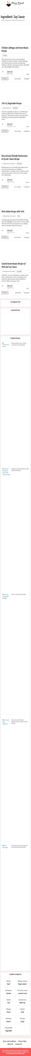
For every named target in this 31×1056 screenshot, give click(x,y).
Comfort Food (22, 993)
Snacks (8, 1021)
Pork (19, 216)
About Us (10, 1044)
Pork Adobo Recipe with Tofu (13, 211)
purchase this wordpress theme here (15, 1053)
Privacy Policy (22, 1041)
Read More (5, 78)
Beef (8, 984)
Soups (22, 1021)
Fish (8, 1003)
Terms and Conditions (9, 1041)
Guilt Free (22, 1003)
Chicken (5, 55)
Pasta (8, 1012)
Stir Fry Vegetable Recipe (12, 103)
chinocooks (10, 71)
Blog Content (22, 984)
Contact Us (18, 1044)
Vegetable (15, 108)
